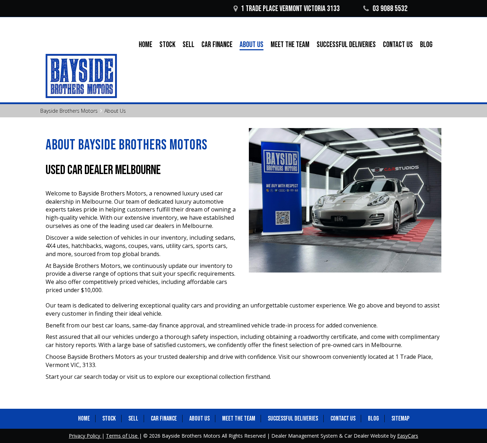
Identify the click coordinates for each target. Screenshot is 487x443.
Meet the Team (290, 44)
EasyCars (407, 435)
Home (145, 44)
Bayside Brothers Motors (69, 110)
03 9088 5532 (390, 9)
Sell (188, 44)
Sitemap (400, 418)
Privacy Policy (85, 435)
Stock (167, 44)
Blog (426, 44)
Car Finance (216, 44)
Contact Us (398, 44)
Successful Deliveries (346, 44)
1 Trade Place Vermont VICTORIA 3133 (290, 9)
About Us (251, 45)
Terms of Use (122, 435)
